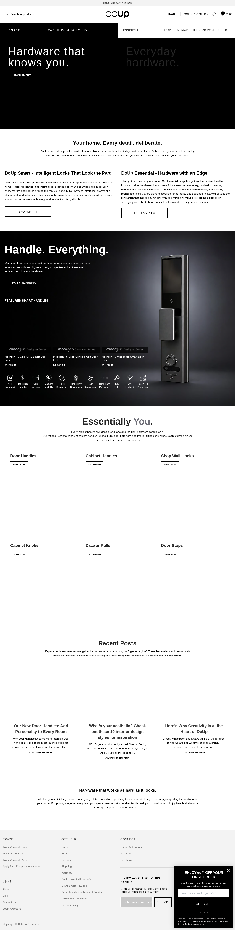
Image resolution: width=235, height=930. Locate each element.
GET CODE (163, 902)
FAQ (64, 853)
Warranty (66, 872)
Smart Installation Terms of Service (81, 892)
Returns (66, 860)
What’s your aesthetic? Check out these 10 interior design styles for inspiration (117, 732)
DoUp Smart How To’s (74, 885)
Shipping (66, 866)
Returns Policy (69, 905)
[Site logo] (118, 13)
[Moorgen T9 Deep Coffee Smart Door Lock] (76, 329)
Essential (132, 30)
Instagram (126, 853)
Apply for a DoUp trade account (21, 866)
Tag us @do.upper (131, 846)
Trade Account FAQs (15, 860)
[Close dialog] (228, 870)
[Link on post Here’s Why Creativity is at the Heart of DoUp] (194, 691)
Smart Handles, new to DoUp (117, 2)
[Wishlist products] (214, 14)
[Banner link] (58, 83)
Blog (5, 895)
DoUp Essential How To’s (76, 879)
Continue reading (41, 752)
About (6, 889)
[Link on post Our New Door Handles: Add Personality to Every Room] (41, 691)
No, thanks (203, 912)
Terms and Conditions (74, 898)
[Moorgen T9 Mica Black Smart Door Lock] (125, 329)
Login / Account (12, 908)
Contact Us (9, 902)
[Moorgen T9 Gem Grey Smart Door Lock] (28, 329)
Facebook (126, 860)
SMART (14, 30)
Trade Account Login (15, 846)
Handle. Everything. (57, 249)
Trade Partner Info (13, 853)
